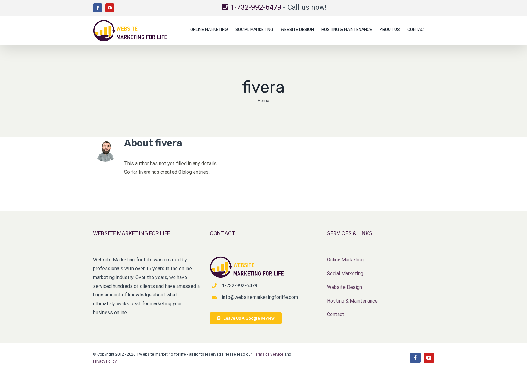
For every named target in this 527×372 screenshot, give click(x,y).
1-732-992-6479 (255, 7)
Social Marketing (345, 273)
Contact (335, 314)
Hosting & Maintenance (352, 301)
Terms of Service (268, 354)
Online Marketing (345, 260)
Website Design (344, 287)
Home (263, 100)
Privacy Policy (105, 361)
